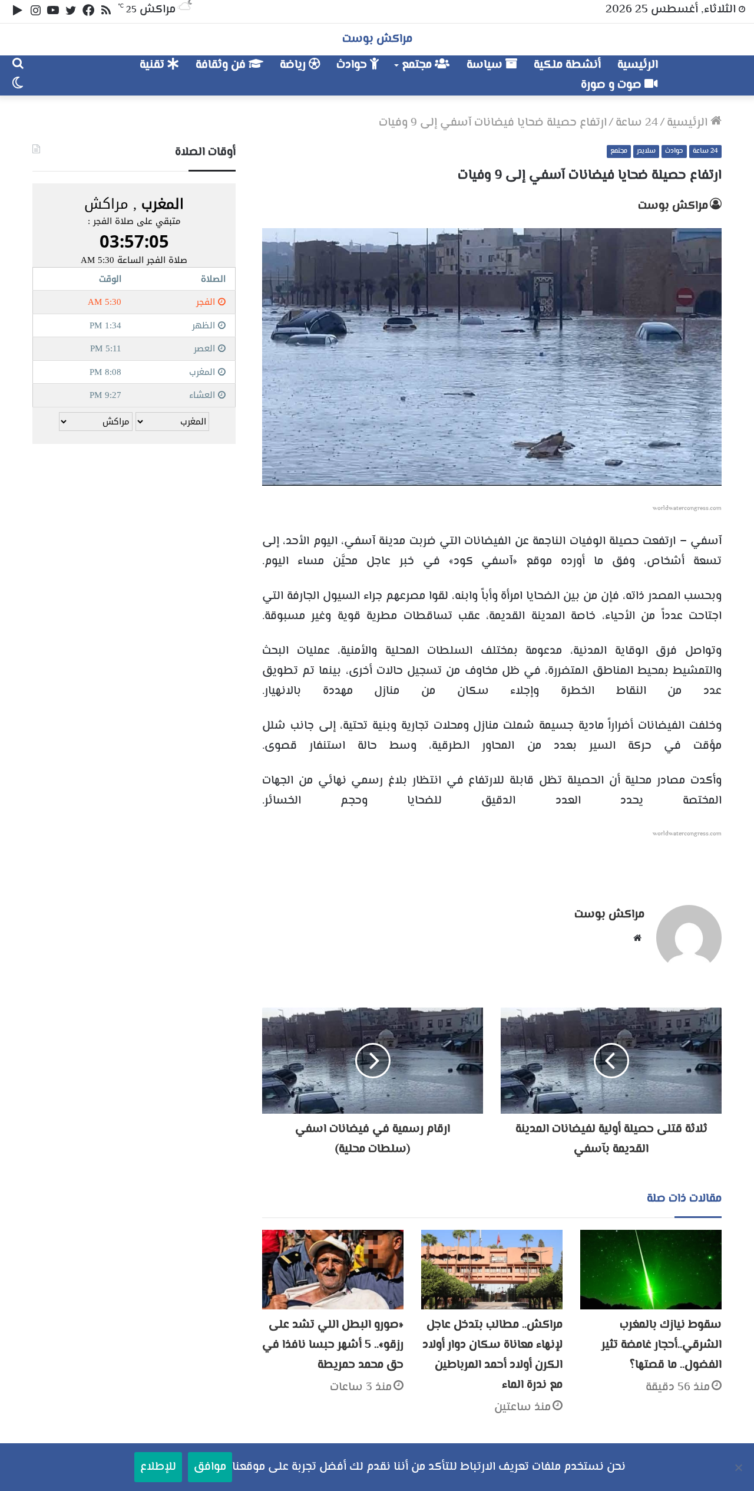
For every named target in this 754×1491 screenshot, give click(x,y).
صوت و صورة (612, 85)
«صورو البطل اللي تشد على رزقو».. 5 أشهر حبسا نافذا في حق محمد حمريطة (333, 1345)
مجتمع (418, 65)
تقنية (153, 65)
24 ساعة (637, 123)
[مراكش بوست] (705, 69)
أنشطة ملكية (567, 65)
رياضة (294, 65)
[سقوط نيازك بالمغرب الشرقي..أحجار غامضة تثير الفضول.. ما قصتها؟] (651, 1269)
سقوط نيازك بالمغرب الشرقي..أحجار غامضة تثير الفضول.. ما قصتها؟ (661, 1345)
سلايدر (646, 151)
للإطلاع (158, 1467)
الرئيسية (637, 65)
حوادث (353, 65)
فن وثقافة (222, 65)
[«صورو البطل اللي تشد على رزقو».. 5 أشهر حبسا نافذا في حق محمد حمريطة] (333, 1269)
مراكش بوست (673, 206)
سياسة (486, 65)
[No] (739, 1467)
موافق (210, 1467)
